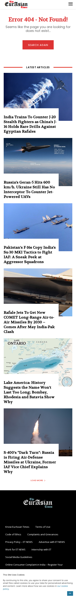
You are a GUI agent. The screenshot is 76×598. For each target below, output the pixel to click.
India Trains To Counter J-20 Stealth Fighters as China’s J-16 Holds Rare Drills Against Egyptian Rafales (30, 124)
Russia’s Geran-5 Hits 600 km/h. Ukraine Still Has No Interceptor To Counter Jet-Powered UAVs (29, 189)
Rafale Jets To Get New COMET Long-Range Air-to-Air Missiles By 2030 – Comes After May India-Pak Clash (29, 322)
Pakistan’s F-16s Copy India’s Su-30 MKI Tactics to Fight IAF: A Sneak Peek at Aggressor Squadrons (30, 254)
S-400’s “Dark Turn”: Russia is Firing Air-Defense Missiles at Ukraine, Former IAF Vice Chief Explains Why (30, 462)
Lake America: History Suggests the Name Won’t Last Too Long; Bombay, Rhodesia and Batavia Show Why (29, 392)
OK (70, 593)
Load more (37, 480)
